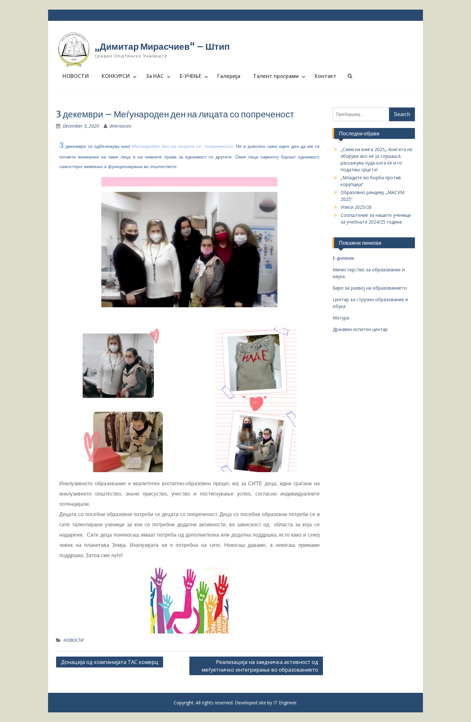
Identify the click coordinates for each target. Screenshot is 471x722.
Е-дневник (343, 258)
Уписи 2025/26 (356, 207)
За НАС (155, 76)
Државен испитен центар (360, 329)
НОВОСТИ (75, 76)
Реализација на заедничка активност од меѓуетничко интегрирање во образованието (260, 665)
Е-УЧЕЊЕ (190, 76)
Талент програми (276, 76)
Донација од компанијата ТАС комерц (109, 662)
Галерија (228, 76)
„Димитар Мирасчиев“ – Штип (162, 46)
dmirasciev (120, 126)
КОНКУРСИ (116, 76)
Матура (341, 318)
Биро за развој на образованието (370, 288)
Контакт (325, 76)
